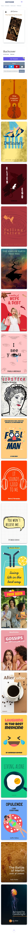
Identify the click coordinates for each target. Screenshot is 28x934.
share (14, 63)
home (2, 5)
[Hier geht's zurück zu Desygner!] (9, 3)
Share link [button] (22, 71)
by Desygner (6, 54)
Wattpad (19, 5)
